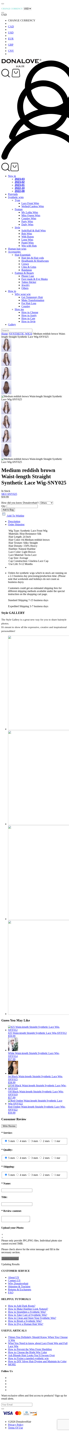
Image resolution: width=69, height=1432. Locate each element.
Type (17, 200)
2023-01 (20, 185)
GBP (10, 44)
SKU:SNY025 (9, 494)
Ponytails (13, 194)
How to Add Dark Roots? (21, 1305)
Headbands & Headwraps (35, 260)
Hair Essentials (22, 254)
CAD (11, 26)
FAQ (10, 1292)
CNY (11, 50)
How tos (19, 309)
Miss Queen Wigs (30, 215)
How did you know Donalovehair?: (20, 502)
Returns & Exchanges (19, 1289)
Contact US (14, 1280)
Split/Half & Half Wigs (33, 230)
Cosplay (25, 306)
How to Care (28, 318)
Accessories (14, 251)
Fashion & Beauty (24, 273)
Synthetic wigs (16, 197)
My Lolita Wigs (29, 212)
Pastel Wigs (27, 242)
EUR (11, 38)
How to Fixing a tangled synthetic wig (28, 1358)
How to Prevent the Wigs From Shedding (30, 1349)
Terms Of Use (15, 1427)
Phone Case (27, 276)
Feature (19, 209)
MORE (12, 1364)
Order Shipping (16, 524)
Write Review (9, 1126)
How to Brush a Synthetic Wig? (25, 1321)
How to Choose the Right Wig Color (27, 1352)
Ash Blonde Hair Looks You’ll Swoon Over (31, 1355)
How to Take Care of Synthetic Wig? (27, 1314)
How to (12, 291)
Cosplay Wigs (28, 218)
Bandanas (26, 269)
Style (17, 227)
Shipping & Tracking (19, 1286)
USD (11, 32)
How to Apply (29, 315)
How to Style (28, 321)
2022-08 (20, 191)
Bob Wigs (26, 233)
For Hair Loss (28, 303)
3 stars (34, 1141)
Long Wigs (27, 239)
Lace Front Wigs (30, 203)
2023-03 (20, 179)
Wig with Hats (29, 245)
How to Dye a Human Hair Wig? (25, 1324)
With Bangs (27, 236)
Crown (25, 263)
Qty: (3, 506)
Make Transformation (32, 300)
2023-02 (20, 182)
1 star (57, 1141)
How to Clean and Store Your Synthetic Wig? (32, 1318)
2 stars (46, 1141)
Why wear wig (22, 294)
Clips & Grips (28, 266)
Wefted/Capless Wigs (32, 206)
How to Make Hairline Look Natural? (28, 1308)
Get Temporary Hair (32, 297)
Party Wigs (27, 221)
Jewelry (25, 285)
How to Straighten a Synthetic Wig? (27, 1311)
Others (24, 288)
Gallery (12, 324)
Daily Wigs (27, 224)
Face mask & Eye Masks (34, 279)
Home (4, 333)
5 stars (11, 1141)
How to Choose (29, 312)
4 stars (23, 1141)
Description (14, 521)
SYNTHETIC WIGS (20, 333)
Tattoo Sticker (28, 282)
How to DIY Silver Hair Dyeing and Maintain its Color (37, 1361)
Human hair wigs (17, 248)
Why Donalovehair (18, 1283)
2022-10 (20, 188)
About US (13, 1277)
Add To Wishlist (15, 515)
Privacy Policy (15, 1424)
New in (12, 176)
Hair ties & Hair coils (32, 257)
